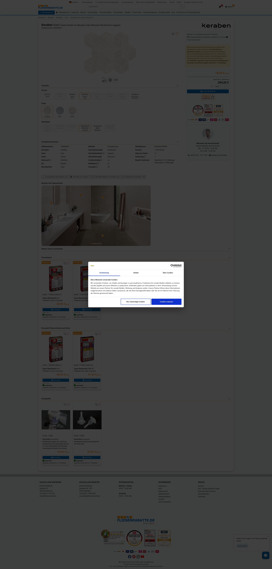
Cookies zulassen (166, 302)
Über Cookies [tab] (168, 273)
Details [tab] (136, 273)
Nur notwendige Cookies (135, 302)
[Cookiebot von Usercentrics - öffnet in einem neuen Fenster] (172, 265)
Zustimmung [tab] (104, 273)
